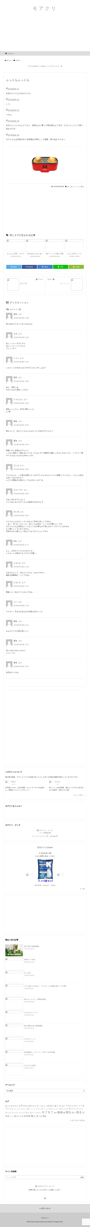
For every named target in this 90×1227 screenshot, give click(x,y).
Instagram (62, 812)
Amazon (46, 885)
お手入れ (23, 1105)
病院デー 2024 (29, 959)
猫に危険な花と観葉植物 (33, 1026)
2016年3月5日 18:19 (21, 666)
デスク (50, 1109)
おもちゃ (15, 1105)
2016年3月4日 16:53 (21, 425)
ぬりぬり (62, 1106)
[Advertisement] (45, 33)
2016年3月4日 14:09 (21, 381)
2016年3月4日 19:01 (21, 515)
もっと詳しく (79, 795)
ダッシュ (44, 1109)
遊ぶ (33, 1115)
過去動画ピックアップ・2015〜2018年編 (39, 1052)
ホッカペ (30, 1112)
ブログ (18, 60)
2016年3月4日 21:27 (21, 586)
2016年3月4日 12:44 (21, 318)
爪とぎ (18, 1116)
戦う (74, 1112)
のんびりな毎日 (30, 1065)
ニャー (56, 1109)
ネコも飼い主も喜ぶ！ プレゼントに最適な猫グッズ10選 (45, 986)
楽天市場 (38, 885)
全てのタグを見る (78, 1120)
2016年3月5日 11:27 (21, 644)
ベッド (77, 186)
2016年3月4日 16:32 (21, 403)
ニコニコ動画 (55, 812)
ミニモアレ (37, 1113)
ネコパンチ (63, 1109)
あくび (8, 1106)
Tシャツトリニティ (39, 836)
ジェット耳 (24, 1109)
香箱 (44, 1116)
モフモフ (47, 1112)
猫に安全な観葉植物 (31, 946)
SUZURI (53, 836)
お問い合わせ (45, 1208)
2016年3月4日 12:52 (21, 337)
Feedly (41, 812)
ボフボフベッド (30, 1039)
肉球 (28, 1116)
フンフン (14, 1112)
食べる (39, 1116)
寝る (82, 186)
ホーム (8, 60)
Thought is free (57, 1222)
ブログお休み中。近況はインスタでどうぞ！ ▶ (45, 66)
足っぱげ (27, 973)
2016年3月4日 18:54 (21, 493)
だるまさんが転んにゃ (21, 790)
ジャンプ (32, 1109)
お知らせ (30, 1106)
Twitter (27, 812)
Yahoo (53, 885)
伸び (55, 1112)
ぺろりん (69, 1105)
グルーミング (15, 1109)
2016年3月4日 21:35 (21, 605)
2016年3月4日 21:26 (21, 567)
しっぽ (47, 1105)
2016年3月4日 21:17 (21, 545)
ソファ (38, 1109)
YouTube (48, 812)
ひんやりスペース (30, 1012)
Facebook (34, 812)
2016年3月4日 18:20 (21, 469)
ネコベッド (73, 1108)
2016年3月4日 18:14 (21, 444)
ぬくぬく (70, 186)
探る (79, 1112)
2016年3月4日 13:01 (21, 362)
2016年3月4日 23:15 (21, 625)
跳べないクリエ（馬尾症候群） (35, 999)
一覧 (83, 889)
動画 (60, 1112)
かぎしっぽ (39, 1106)
